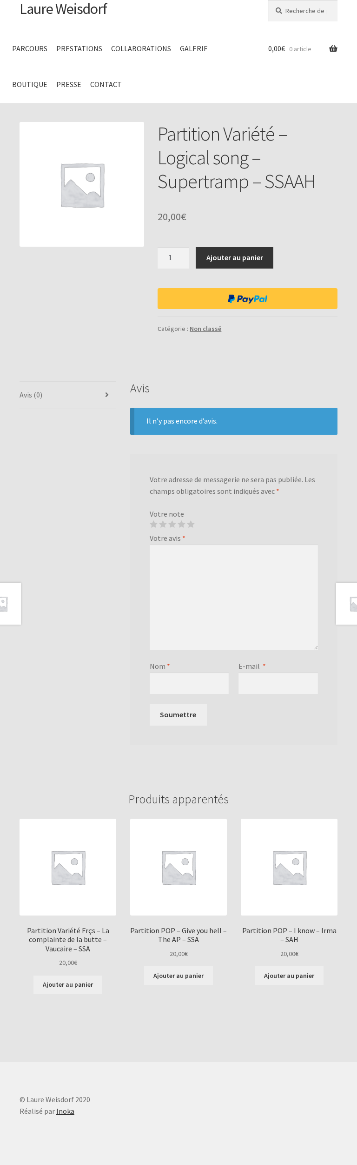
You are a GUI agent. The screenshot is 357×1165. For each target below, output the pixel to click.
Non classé (205, 328)
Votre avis (167, 538)
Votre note (167, 514)
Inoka (65, 1111)
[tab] (68, 395)
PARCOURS (29, 48)
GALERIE (194, 48)
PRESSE (68, 84)
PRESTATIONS (79, 48)
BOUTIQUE (29, 84)
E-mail (252, 666)
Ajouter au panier (234, 257)
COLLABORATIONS (141, 48)
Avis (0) (31, 394)
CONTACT (106, 84)
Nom (160, 666)
